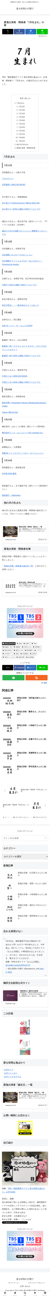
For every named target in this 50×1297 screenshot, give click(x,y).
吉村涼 (34, 654)
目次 (22, 98)
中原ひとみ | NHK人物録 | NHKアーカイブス (21, 382)
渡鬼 (17, 654)
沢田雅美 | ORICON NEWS (13, 185)
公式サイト (9, 1070)
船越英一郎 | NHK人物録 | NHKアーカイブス (21, 356)
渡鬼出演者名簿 (10, 643)
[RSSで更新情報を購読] (36, 677)
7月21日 (22, 124)
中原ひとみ (27, 647)
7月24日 (22, 131)
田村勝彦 (30, 650)
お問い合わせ (25, 1286)
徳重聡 (18, 647)
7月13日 (22, 110)
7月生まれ (20, 103)
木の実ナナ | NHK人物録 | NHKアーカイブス (21, 209)
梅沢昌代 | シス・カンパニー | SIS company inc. (22, 433)
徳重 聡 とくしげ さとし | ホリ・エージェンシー (23, 453)
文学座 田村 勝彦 (9, 474)
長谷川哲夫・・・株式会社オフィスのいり (20, 305)
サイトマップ (13, 1283)
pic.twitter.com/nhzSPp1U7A (18, 965)
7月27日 (22, 134)
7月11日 (22, 107)
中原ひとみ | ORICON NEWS (14, 376)
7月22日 (22, 127)
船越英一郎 (8, 647)
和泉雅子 (38, 647)
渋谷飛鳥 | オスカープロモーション (17, 255)
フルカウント (8, 179)
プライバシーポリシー (36, 1283)
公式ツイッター (10, 1073)
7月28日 (22, 137)
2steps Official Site (10, 412)
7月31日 (22, 141)
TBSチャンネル (9, 657)
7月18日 (22, 120)
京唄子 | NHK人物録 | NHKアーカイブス (19, 285)
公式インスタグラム (12, 1077)
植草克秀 (21, 657)
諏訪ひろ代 (19, 650)
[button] (45, 838)
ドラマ (38, 650)
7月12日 (22, 113)
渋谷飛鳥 (31, 657)
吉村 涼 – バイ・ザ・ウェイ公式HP (17, 326)
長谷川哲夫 (8, 650)
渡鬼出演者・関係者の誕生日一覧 (18, 566)
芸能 (20, 643)
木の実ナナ (8, 654)
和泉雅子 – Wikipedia (11, 495)
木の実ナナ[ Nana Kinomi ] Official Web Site (21, 203)
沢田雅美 (25, 654)
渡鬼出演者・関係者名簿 (26, 148)
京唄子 (27, 643)
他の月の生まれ (22, 144)
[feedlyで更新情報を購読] (13, 677)
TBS (35, 643)
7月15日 (22, 117)
